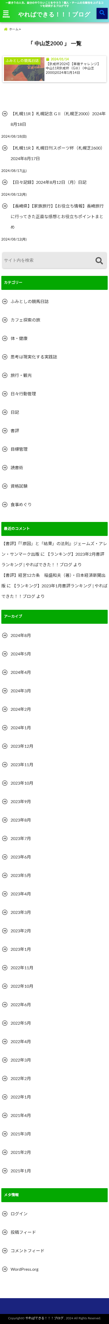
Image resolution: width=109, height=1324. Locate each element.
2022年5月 (21, 1023)
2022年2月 (21, 1079)
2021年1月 (21, 1171)
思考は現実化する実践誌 (34, 357)
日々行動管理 (23, 394)
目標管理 (19, 449)
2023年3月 (21, 912)
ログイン (19, 1214)
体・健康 (19, 339)
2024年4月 (21, 672)
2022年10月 (22, 986)
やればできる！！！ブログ (54, 14)
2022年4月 (21, 1042)
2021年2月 (21, 1152)
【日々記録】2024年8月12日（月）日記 (49, 182)
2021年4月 (21, 1116)
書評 (15, 431)
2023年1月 (21, 949)
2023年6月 (21, 857)
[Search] (99, 261)
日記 (15, 412)
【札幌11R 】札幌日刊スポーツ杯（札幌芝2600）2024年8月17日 (58, 153)
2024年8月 (21, 636)
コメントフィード (27, 1251)
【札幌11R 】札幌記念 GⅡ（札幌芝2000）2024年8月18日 (58, 119)
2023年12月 (22, 746)
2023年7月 (21, 839)
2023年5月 (21, 876)
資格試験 (19, 486)
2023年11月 (22, 765)
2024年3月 (21, 691)
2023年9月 (21, 802)
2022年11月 (22, 968)
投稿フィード (23, 1232)
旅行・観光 (21, 375)
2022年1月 (21, 1097)
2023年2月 (21, 931)
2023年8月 (21, 820)
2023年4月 (21, 894)
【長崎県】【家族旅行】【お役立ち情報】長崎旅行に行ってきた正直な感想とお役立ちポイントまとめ (57, 216)
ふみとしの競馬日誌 (30, 302)
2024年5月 (21, 654)
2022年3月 (21, 1060)
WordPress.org (24, 1269)
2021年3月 (21, 1134)
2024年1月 (21, 728)
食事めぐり (21, 505)
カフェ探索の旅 (25, 320)
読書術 (17, 468)
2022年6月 (21, 1005)
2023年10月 (22, 783)
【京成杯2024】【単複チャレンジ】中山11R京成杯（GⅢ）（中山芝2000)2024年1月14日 (73, 68)
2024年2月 (21, 709)
